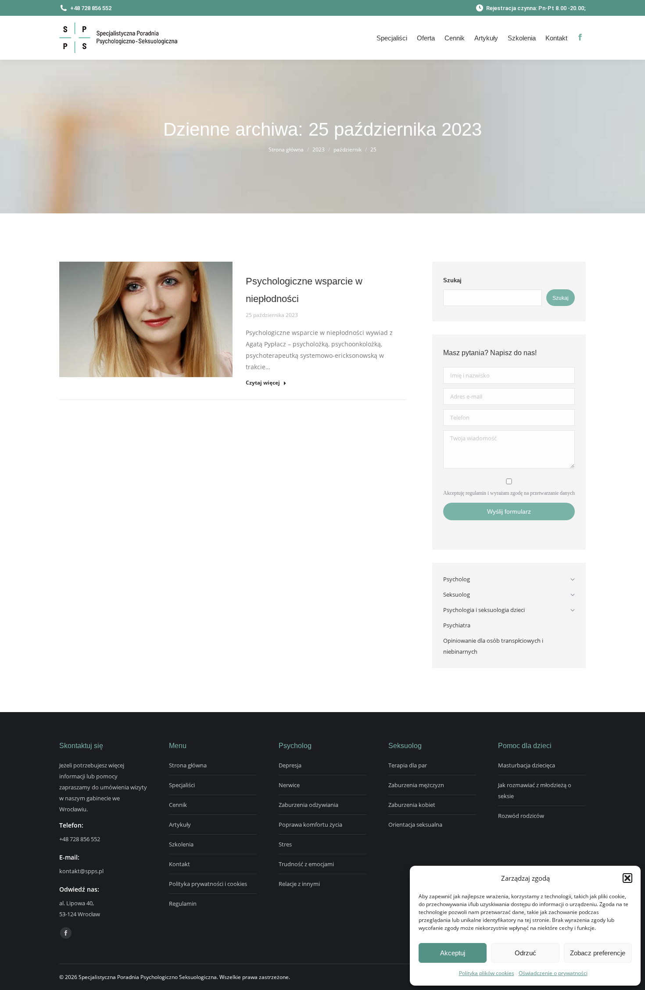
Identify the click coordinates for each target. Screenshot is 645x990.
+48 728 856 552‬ (79, 839)
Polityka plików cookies (486, 973)
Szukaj (452, 280)
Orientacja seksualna (415, 824)
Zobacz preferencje (597, 953)
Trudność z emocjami (306, 864)
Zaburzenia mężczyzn (416, 785)
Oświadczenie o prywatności (553, 973)
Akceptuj (452, 953)
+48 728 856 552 (90, 8)
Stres (285, 844)
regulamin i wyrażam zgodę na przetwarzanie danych (520, 493)
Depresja (290, 765)
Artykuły (180, 824)
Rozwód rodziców (521, 816)
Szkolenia (181, 844)
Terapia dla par (407, 765)
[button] (627, 878)
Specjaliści (182, 785)
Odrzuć (525, 953)
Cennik (178, 805)
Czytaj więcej (263, 382)
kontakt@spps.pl (81, 871)
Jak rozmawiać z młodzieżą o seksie (534, 790)
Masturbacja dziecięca (526, 765)
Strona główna (188, 765)
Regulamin (183, 903)
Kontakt (179, 864)
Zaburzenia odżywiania (308, 805)
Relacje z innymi (299, 884)
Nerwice (289, 785)
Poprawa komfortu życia (310, 824)
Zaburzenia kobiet (411, 805)
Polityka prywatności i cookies (208, 884)
